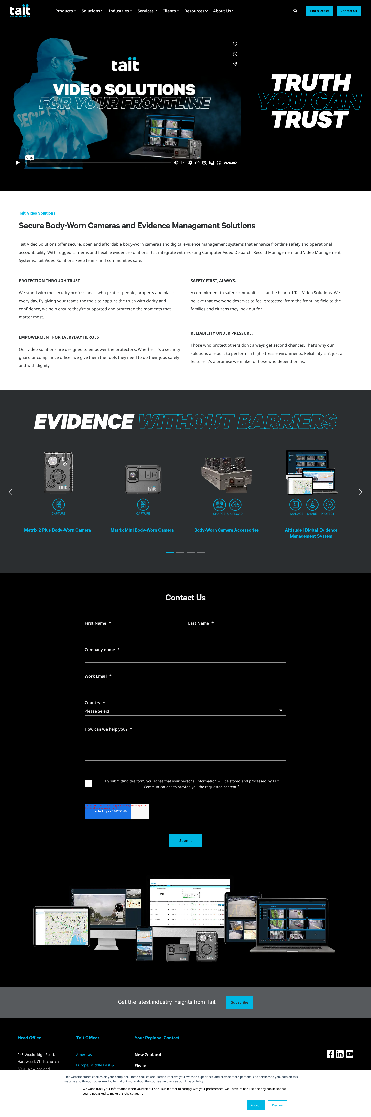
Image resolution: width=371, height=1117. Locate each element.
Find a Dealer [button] (319, 11)
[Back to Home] (20, 10)
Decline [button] (277, 1105)
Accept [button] (255, 1105)
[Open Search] (295, 10)
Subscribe (239, 1002)
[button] (170, 552)
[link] (58, 489)
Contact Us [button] (349, 11)
